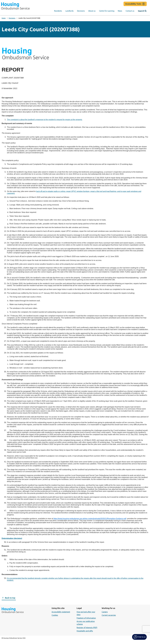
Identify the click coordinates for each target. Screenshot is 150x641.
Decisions (81, 11)
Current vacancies (109, 615)
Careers (105, 612)
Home (4, 18)
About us (92, 11)
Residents (58, 11)
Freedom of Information (86, 618)
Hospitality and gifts (85, 631)
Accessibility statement (61, 612)
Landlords (69, 11)
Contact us (130, 11)
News (120, 11)
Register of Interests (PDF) (87, 628)
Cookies (55, 615)
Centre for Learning (106, 11)
